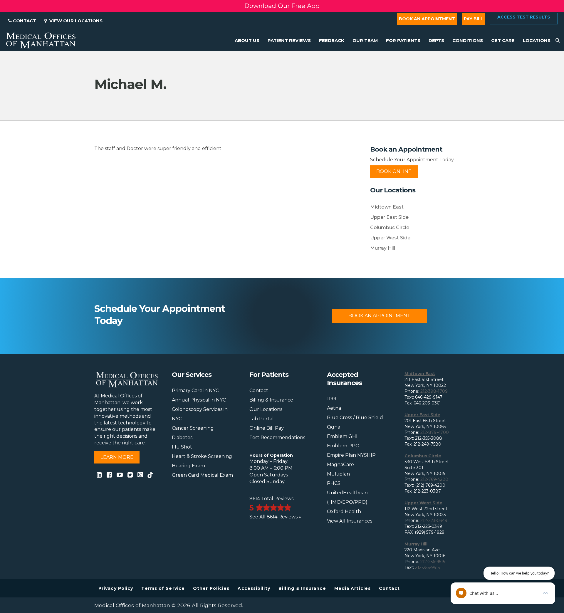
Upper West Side (390, 238)
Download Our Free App (282, 5)
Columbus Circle (389, 227)
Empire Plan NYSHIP (351, 455)
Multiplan (338, 474)
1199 (331, 399)
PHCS (333, 483)
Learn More (116, 457)
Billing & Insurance (271, 400)
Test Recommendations (277, 437)
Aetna (334, 408)
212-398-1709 (434, 391)
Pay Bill (473, 18)
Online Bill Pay (266, 428)
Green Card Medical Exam (202, 475)
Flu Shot (182, 447)
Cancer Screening (193, 428)
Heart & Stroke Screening (202, 456)
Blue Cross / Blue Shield (355, 417)
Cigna (333, 427)
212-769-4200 (434, 479)
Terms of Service (163, 588)
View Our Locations (75, 20)
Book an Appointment (427, 18)
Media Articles (352, 588)
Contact (24, 20)
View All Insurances (349, 521)
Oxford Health (344, 511)
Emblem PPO (343, 446)
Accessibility (254, 588)
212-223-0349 (433, 520)
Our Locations (265, 409)
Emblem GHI (342, 436)
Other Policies (211, 588)
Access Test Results (523, 17)
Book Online (394, 171)
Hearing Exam (188, 465)
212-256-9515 (432, 561)
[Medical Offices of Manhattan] (41, 40)
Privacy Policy (115, 588)
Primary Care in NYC (195, 390)
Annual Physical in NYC (199, 400)
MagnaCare (340, 464)
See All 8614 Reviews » (275, 517)
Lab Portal (261, 418)
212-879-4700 (434, 432)
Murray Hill (382, 248)
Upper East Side (389, 217)
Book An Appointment (379, 315)
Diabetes (182, 437)
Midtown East (387, 207)
